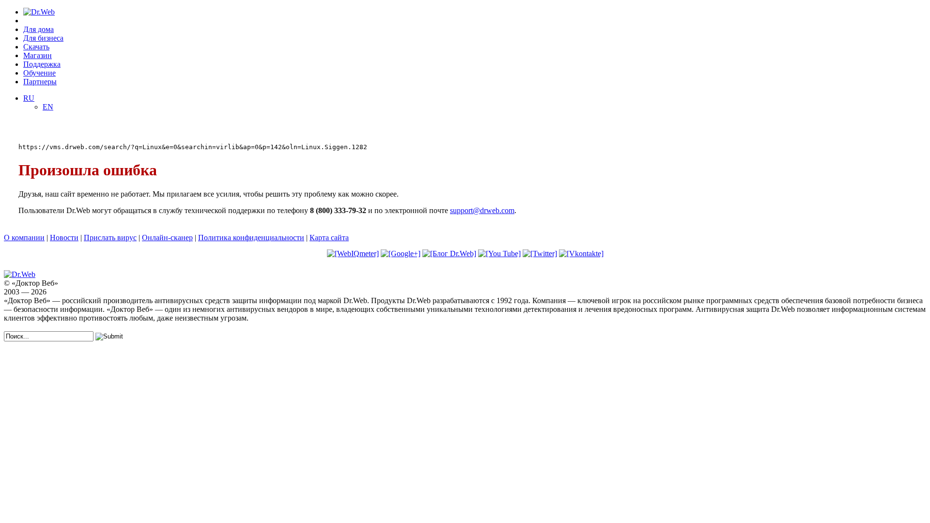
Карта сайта (329, 237)
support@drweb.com (482, 210)
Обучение (39, 73)
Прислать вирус (110, 237)
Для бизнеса (43, 38)
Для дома (38, 29)
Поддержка (42, 64)
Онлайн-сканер (167, 237)
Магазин (37, 55)
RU (28, 98)
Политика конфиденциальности (251, 237)
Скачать (36, 47)
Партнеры (40, 81)
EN (48, 107)
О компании (24, 237)
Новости (64, 237)
